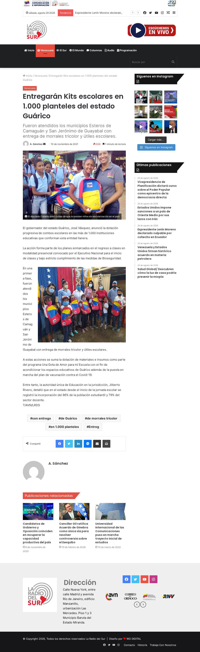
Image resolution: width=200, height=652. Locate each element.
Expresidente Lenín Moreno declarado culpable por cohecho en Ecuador (119, 12)
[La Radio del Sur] (36, 30)
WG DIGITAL (134, 638)
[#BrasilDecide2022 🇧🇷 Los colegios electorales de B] (141, 111)
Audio (110, 50)
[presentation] (137, 605)
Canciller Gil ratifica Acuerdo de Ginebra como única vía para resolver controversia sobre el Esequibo (74, 533)
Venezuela (47, 50)
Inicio (30, 50)
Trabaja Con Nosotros (163, 645)
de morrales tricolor (102, 418)
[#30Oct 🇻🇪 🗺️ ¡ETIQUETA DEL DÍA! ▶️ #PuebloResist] (155, 111)
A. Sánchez (36, 144)
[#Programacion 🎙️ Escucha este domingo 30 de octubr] (170, 111)
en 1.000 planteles (65, 427)
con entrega (41, 418)
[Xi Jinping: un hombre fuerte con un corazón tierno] (155, 97)
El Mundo (78, 50)
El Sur (63, 50)
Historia (142, 645)
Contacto (129, 645)
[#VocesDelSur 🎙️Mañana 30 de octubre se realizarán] (155, 126)
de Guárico (69, 418)
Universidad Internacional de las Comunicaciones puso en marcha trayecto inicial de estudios (109, 533)
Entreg (94, 427)
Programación (128, 50)
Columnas (95, 50)
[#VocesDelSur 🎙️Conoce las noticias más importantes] (141, 97)
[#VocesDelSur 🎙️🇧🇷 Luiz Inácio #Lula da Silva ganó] (170, 97)
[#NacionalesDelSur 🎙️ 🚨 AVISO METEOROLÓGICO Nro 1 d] (141, 126)
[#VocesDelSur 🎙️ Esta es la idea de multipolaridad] (170, 126)
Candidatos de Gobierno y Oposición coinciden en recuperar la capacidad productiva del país (38, 533)
